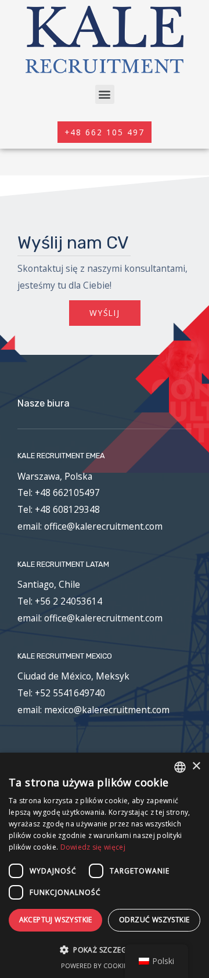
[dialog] (104, 865)
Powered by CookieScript (105, 965)
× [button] (196, 766)
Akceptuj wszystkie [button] (55, 920)
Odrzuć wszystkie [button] (154, 920)
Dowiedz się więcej (92, 847)
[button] (104, 94)
